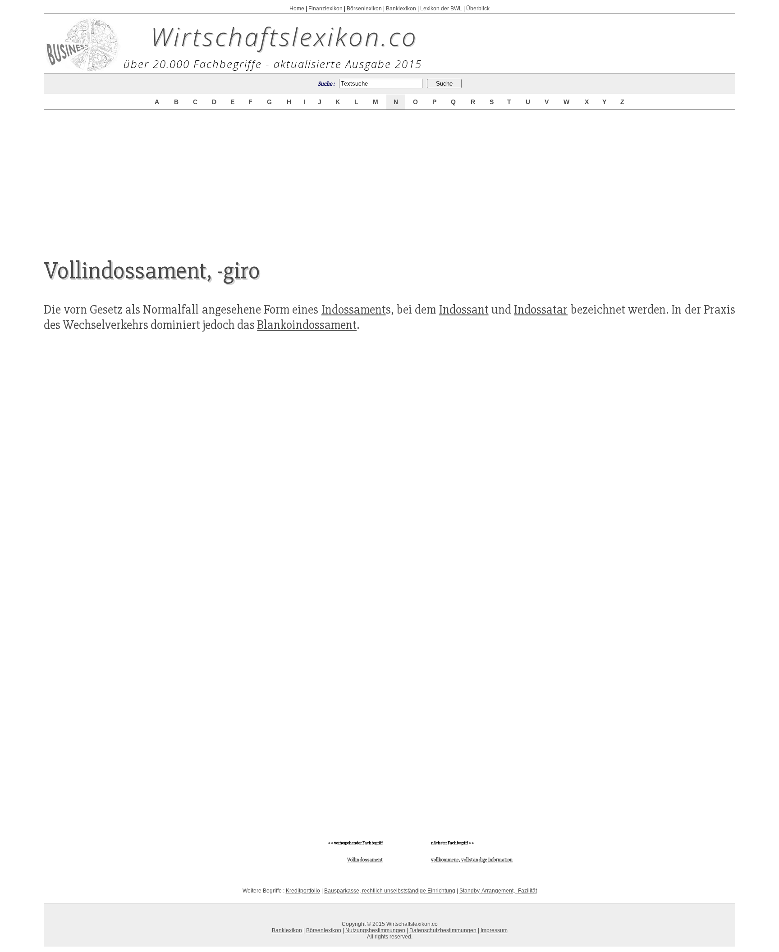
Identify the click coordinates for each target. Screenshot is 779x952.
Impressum (494, 930)
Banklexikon (401, 8)
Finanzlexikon (325, 8)
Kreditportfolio (303, 891)
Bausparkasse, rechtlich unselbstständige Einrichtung (389, 891)
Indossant (464, 309)
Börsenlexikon (364, 8)
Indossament (353, 309)
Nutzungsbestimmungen (375, 930)
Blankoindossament (307, 325)
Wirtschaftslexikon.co (284, 36)
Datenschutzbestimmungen (443, 930)
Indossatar (541, 309)
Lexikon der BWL (441, 8)
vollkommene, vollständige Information (472, 859)
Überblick (478, 8)
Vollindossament (365, 859)
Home (296, 8)
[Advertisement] (389, 177)
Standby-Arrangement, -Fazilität (498, 891)
